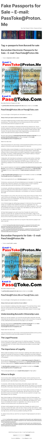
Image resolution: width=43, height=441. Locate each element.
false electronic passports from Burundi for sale (11, 226)
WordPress (18, 438)
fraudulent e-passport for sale (19, 420)
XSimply (26, 438)
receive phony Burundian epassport (34, 420)
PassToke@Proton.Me (11, 109)
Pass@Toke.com (30, 109)
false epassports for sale (27, 226)
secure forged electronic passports (8, 421)
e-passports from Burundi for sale (32, 225)
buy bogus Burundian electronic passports (16, 225)
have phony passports (35, 230)
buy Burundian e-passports (12, 419)
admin (18, 57)
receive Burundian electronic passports (14, 227)
